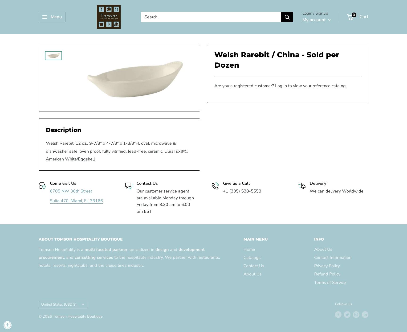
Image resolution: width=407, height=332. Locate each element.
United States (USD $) (59, 304)
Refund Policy (327, 274)
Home (249, 249)
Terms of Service (330, 282)
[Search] (287, 17)
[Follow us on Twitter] (347, 314)
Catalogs (252, 257)
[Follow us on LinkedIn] (365, 314)
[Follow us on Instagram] (356, 314)
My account (314, 20)
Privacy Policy (327, 266)
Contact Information (332, 257)
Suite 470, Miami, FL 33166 (76, 201)
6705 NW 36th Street (71, 191)
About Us (253, 274)
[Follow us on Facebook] (338, 314)
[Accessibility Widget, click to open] (7, 325)
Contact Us (254, 266)
